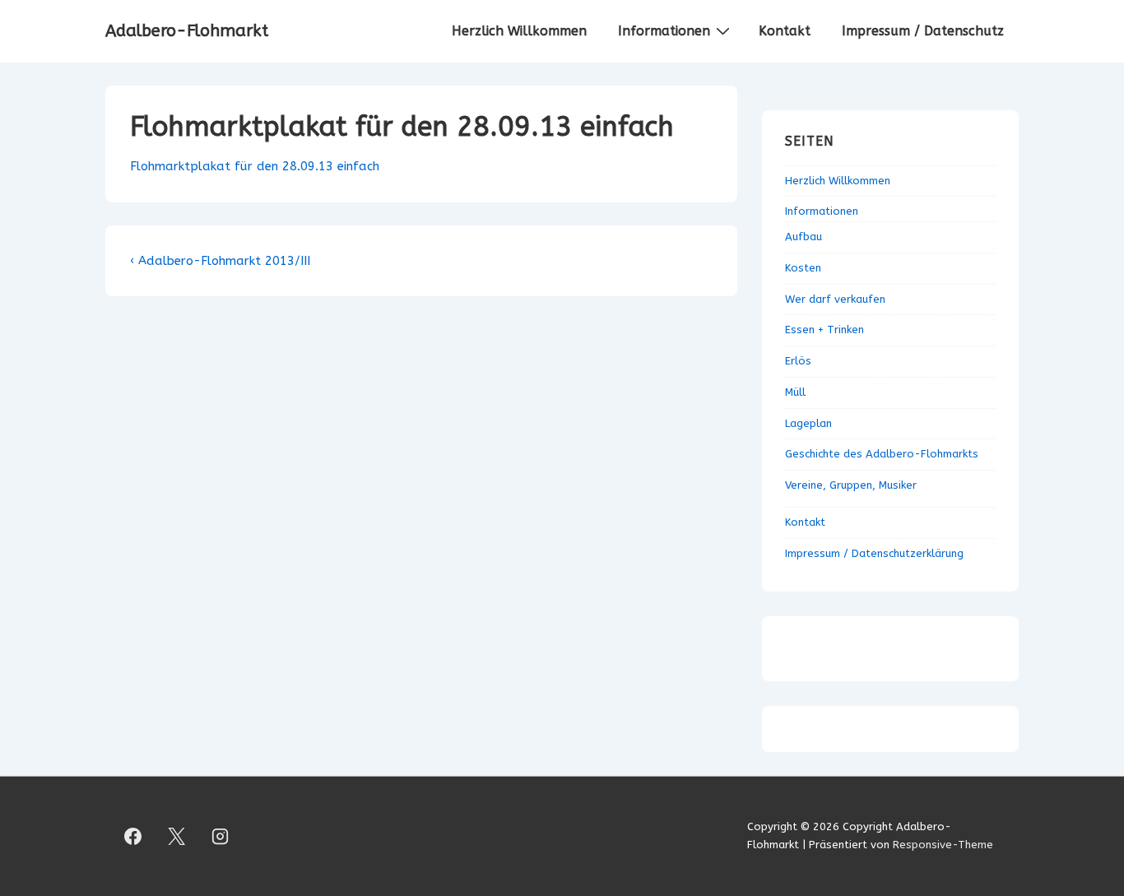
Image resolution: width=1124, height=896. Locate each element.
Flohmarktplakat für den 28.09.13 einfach (254, 166)
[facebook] (133, 836)
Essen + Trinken (824, 329)
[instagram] (220, 836)
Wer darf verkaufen (835, 299)
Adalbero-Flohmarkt (186, 30)
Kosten (803, 268)
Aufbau (803, 236)
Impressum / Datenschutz (923, 31)
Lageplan (808, 423)
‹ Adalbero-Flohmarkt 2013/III (220, 260)
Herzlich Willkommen (519, 31)
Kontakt (784, 31)
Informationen (664, 31)
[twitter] (177, 836)
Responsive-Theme (943, 844)
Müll (795, 392)
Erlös (798, 361)
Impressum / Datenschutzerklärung (874, 553)
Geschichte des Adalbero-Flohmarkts (881, 454)
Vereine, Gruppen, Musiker (851, 485)
